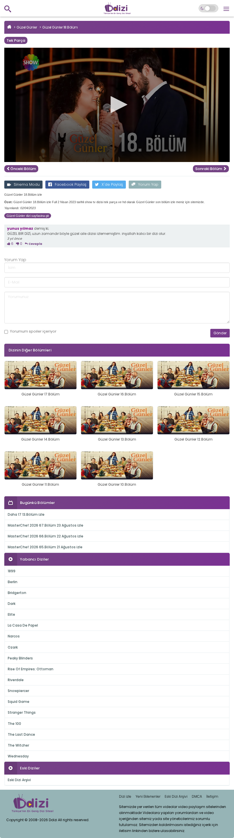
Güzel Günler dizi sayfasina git (28, 215)
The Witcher (18, 745)
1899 (11, 571)
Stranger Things (22, 712)
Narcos (14, 636)
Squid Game (18, 701)
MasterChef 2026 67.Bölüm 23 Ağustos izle (45, 525)
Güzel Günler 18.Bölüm (60, 27)
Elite (11, 614)
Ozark (13, 647)
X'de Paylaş (112, 184)
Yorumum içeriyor (33, 331)
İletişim (212, 796)
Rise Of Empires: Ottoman (30, 669)
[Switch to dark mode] (208, 8)
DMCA (197, 796)
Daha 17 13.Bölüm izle (26, 514)
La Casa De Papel (23, 625)
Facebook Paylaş (70, 184)
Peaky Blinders (20, 658)
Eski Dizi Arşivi (19, 779)
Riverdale (16, 679)
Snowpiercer (18, 690)
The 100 (14, 723)
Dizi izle (125, 796)
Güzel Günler (27, 27)
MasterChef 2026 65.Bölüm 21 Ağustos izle (45, 547)
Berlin (12, 581)
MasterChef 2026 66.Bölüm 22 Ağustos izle (45, 536)
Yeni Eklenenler (148, 796)
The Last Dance (21, 734)
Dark (11, 603)
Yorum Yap (148, 184)
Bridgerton (17, 592)
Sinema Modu (27, 184)
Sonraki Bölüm (209, 168)
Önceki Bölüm (23, 168)
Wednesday (18, 756)
